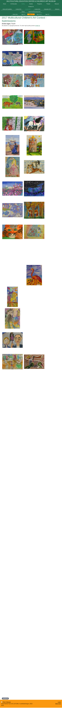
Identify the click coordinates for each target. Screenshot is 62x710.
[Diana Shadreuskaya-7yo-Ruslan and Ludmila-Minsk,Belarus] (34, 37)
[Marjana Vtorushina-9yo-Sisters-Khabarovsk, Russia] (34, 58)
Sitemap (8, 702)
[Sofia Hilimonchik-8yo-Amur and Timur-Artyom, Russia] (34, 167)
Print (4, 702)
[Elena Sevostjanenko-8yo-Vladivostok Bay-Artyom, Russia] (34, 102)
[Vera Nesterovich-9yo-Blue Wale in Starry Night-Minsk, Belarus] (34, 188)
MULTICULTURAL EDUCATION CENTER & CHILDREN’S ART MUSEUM (31, 1)
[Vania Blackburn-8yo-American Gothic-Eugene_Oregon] (12, 340)
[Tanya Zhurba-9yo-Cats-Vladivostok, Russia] (12, 232)
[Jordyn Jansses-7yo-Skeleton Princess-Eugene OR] (34, 123)
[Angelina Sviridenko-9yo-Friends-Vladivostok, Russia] (12, 102)
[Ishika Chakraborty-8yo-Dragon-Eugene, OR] (12, 58)
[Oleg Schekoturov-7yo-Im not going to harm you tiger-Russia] (34, 80)
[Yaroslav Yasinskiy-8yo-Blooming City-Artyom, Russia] (12, 188)
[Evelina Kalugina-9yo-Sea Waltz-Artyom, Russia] (12, 145)
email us (37, 25)
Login (59, 702)
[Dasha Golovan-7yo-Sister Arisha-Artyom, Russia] (12, 123)
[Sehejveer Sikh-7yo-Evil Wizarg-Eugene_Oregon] (12, 318)
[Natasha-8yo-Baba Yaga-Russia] (12, 80)
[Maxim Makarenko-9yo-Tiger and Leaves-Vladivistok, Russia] (34, 210)
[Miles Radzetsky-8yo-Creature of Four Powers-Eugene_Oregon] (34, 361)
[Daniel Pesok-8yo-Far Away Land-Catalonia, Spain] (34, 145)
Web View (58, 703)
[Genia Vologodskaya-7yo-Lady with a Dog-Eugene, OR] (12, 167)
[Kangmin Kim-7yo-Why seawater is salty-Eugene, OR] (12, 210)
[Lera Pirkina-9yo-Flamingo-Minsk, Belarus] (34, 275)
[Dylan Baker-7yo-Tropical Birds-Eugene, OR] (12, 297)
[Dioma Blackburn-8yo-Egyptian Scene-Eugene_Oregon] (34, 232)
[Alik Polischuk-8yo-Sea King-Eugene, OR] (12, 37)
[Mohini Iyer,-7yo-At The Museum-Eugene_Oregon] (12, 361)
